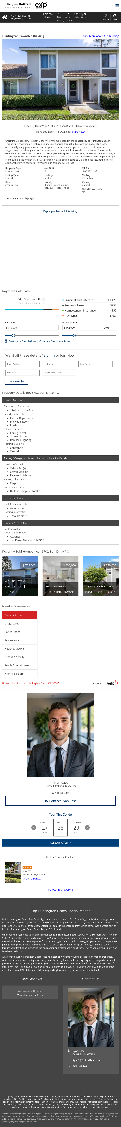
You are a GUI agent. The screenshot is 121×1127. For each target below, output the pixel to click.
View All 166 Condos (60, 890)
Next (87, 827)
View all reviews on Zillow (30, 995)
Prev (33, 827)
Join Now (14, 381)
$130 (113, 310)
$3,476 (112, 300)
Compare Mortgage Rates (54, 341)
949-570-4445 (62, 793)
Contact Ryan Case (63, 801)
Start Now (78, 131)
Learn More (100, 36)
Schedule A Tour (59, 842)
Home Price (10, 322)
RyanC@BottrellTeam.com (87, 1060)
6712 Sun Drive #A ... (32, 878)
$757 (113, 305)
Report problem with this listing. (60, 211)
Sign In (49, 355)
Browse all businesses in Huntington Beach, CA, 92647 (30, 683)
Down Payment (69, 322)
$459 (113, 316)
